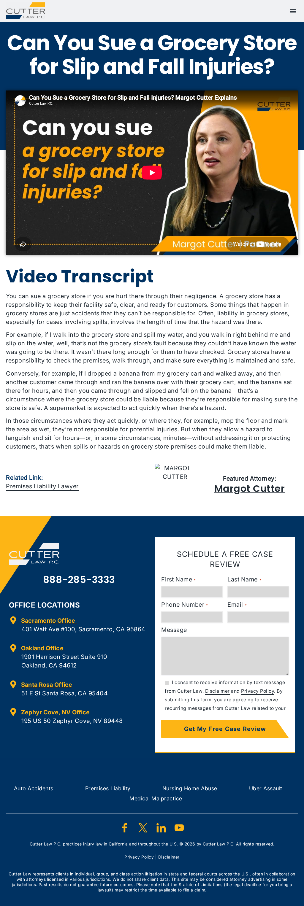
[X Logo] (143, 827)
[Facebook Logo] (124, 827)
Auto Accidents (33, 788)
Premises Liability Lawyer (42, 486)
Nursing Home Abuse (189, 788)
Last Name (244, 579)
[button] (293, 11)
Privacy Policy (257, 691)
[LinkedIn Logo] (161, 827)
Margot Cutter (249, 488)
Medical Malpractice (155, 798)
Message (174, 629)
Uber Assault (265, 788)
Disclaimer (217, 691)
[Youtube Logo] (179, 827)
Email (237, 604)
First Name (178, 579)
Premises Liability (108, 788)
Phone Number (184, 604)
